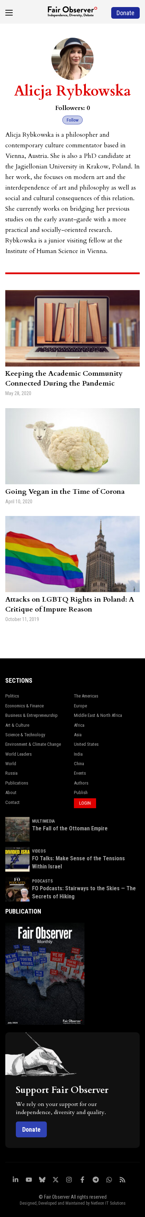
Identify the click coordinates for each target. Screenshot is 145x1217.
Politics (12, 696)
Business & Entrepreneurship (31, 715)
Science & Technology (25, 734)
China (79, 763)
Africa (79, 725)
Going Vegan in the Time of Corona (65, 491)
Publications (16, 783)
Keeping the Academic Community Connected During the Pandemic (63, 378)
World (10, 763)
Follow (72, 120)
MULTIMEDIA (43, 821)
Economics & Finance (24, 705)
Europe (80, 705)
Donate (31, 1129)
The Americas (86, 696)
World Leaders (18, 754)
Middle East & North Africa (98, 715)
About (11, 792)
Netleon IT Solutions (108, 1203)
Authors (81, 783)
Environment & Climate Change (33, 744)
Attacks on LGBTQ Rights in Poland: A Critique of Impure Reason (69, 604)
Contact (12, 802)
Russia (11, 773)
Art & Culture (17, 725)
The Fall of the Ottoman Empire (70, 828)
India (78, 754)
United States (86, 744)
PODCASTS (42, 881)
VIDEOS (39, 851)
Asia (78, 734)
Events (80, 773)
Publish (81, 792)
